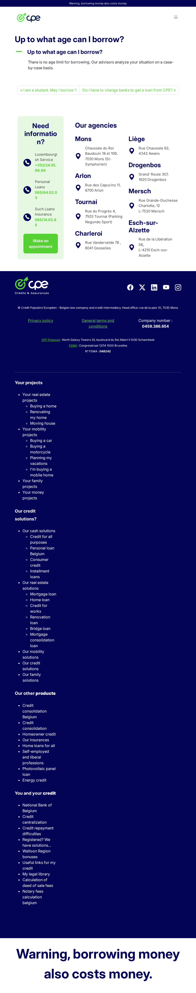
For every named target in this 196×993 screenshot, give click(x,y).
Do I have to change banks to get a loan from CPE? (127, 90)
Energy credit (34, 780)
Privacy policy (40, 320)
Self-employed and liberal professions (35, 757)
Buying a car (41, 440)
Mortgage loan (43, 594)
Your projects (29, 382)
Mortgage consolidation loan (42, 640)
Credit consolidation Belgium (34, 711)
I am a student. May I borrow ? (49, 90)
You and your (35, 793)
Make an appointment (40, 243)
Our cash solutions (38, 530)
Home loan (39, 599)
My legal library (36, 874)
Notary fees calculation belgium (32, 897)
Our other (35, 693)
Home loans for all (38, 745)
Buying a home (43, 406)
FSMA (73, 345)
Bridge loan (40, 628)
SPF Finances (51, 340)
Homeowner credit (39, 734)
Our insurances (35, 739)
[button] (176, 17)
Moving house (42, 423)
